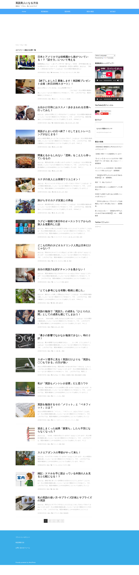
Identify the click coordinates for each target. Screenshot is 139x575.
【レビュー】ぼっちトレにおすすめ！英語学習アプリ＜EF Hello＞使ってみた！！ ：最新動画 (109, 161)
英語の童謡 (90, 11)
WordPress (32, 562)
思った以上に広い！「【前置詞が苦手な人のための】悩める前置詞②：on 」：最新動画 (108, 213)
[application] (109, 74)
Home (24, 11)
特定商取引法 (20, 542)
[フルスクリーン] (121, 80)
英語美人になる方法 (27, 2)
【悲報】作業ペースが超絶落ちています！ (108, 154)
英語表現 (67, 11)
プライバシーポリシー (23, 537)
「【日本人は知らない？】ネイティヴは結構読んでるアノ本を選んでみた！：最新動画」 (108, 203)
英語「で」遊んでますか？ (103, 182)
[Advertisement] (69, 28)
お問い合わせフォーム (23, 548)
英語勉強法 (44, 11)
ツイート (98, 227)
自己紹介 (113, 11)
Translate (110, 58)
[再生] (97, 80)
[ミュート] (118, 80)
